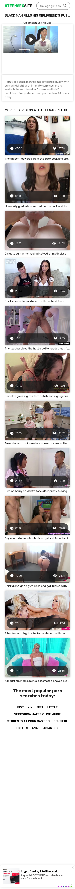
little (52, 707)
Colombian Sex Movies (37, 22)
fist (20, 707)
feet (40, 707)
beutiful (61, 721)
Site (19, 6)
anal (36, 728)
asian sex (51, 728)
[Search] (64, 5)
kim (30, 707)
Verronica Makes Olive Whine (37, 714)
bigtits (22, 728)
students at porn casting (28, 721)
